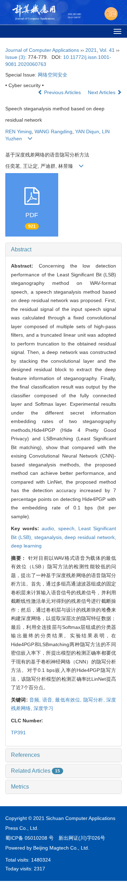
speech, (68, 528)
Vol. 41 (107, 50)
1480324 (41, 860)
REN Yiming (18, 131)
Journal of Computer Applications (42, 50)
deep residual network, (90, 537)
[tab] (63, 249)
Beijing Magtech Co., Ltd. (61, 848)
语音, (48, 700)
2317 (39, 868)
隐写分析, (94, 700)
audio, (50, 528)
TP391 (18, 732)
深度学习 (43, 708)
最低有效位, (69, 700)
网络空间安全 (52, 75)
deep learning (26, 546)
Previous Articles (62, 92)
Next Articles (102, 92)
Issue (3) (15, 57)
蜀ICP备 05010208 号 (29, 838)
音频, (35, 700)
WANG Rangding (53, 131)
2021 (91, 50)
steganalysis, (49, 537)
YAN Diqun (87, 131)
